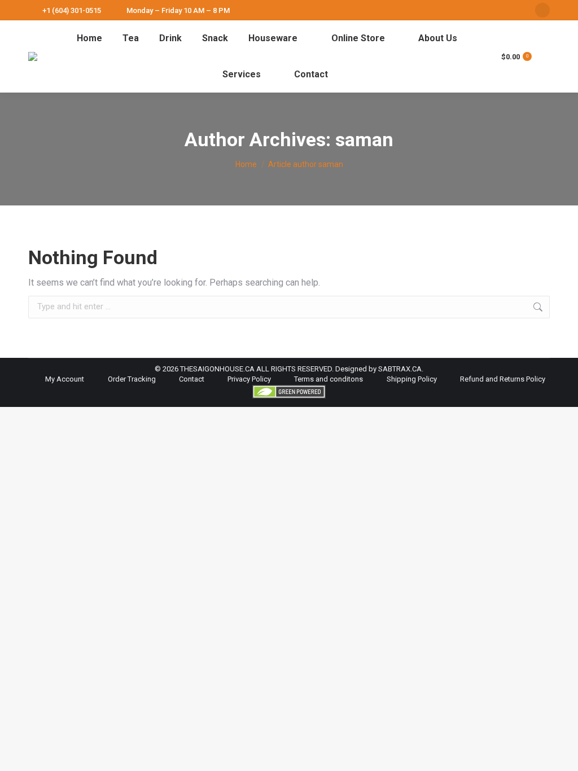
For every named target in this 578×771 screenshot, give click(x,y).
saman (364, 139)
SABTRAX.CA (400, 369)
